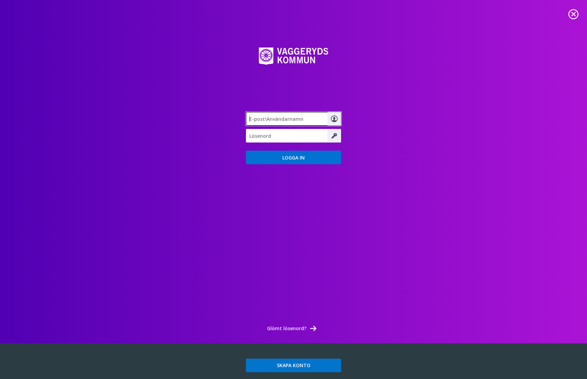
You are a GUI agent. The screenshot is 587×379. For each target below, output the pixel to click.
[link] (573, 13)
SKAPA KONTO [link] (293, 365)
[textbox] (293, 119)
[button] (293, 157)
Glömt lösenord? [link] (286, 328)
